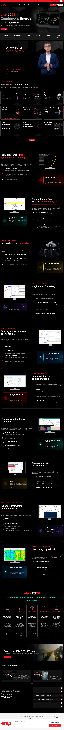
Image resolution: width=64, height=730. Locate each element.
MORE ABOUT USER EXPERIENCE (10, 103)
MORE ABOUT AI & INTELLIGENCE (32, 103)
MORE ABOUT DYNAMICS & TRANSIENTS (32, 118)
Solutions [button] (10, 4)
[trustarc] (61, 729)
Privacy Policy (31, 716)
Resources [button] (30, 4)
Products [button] (20, 4)
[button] (62, 721)
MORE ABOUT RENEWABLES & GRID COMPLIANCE (53, 118)
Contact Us (21, 716)
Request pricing (7, 657)
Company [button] (44, 4)
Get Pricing (60, 4)
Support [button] (35, 4)
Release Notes (11, 29)
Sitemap (36, 716)
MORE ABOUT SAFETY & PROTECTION (10, 118)
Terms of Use (26, 716)
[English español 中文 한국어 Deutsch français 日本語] (48, 1)
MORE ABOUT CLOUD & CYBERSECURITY (53, 103)
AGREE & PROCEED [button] (55, 725)
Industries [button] (16, 4)
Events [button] (25, 4)
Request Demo (53, 4)
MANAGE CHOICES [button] (55, 722)
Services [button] (39, 4)
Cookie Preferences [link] (41, 716)
